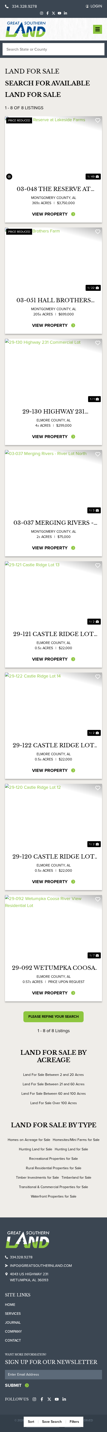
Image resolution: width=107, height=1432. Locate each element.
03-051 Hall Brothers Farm (53, 300)
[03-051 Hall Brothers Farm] (53, 259)
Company (13, 1331)
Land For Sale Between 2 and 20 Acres (53, 1074)
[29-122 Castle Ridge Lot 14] (53, 705)
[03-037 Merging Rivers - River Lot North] (53, 482)
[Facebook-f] (47, 13)
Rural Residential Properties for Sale (53, 1168)
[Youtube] (59, 13)
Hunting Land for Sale (35, 1149)
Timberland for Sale (76, 1177)
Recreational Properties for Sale (53, 1158)
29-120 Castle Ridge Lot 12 (53, 856)
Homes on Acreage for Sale (29, 1139)
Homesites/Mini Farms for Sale (76, 1139)
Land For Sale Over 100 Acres (53, 1103)
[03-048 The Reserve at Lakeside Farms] (53, 148)
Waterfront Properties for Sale (53, 1196)
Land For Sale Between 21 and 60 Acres (54, 1084)
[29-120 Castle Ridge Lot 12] (53, 816)
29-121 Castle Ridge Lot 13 (53, 634)
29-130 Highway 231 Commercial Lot (53, 411)
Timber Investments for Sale (37, 1177)
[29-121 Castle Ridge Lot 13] (53, 593)
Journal (13, 1322)
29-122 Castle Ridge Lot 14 (53, 745)
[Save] (98, 120)
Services (13, 1313)
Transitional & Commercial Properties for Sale (53, 1187)
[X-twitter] (53, 13)
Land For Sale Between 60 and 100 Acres (53, 1093)
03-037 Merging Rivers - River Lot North (53, 523)
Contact (13, 1340)
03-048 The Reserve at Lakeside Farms (54, 189)
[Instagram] (41, 13)
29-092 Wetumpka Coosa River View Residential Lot (53, 968)
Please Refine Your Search (53, 1016)
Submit (13, 1385)
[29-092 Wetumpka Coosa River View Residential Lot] (53, 927)
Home (10, 1304)
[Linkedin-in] (65, 13)
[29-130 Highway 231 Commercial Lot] (53, 371)
